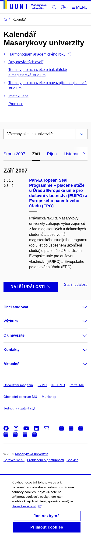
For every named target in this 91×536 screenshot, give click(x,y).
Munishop (49, 396)
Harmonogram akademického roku (37, 54)
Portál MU (77, 385)
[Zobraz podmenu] (80, 307)
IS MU (42, 385)
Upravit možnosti (24, 506)
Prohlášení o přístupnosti (45, 460)
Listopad (72, 154)
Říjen (52, 154)
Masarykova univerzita (31, 454)
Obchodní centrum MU (20, 396)
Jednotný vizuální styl (19, 408)
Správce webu (14, 460)
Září (36, 154)
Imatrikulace (18, 96)
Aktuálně (11, 364)
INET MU (58, 385)
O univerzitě (14, 335)
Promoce (15, 104)
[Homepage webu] (25, 5)
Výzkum (11, 321)
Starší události (76, 284)
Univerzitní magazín (18, 385)
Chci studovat (16, 307)
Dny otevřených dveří (25, 62)
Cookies (72, 460)
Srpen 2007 (14, 154)
